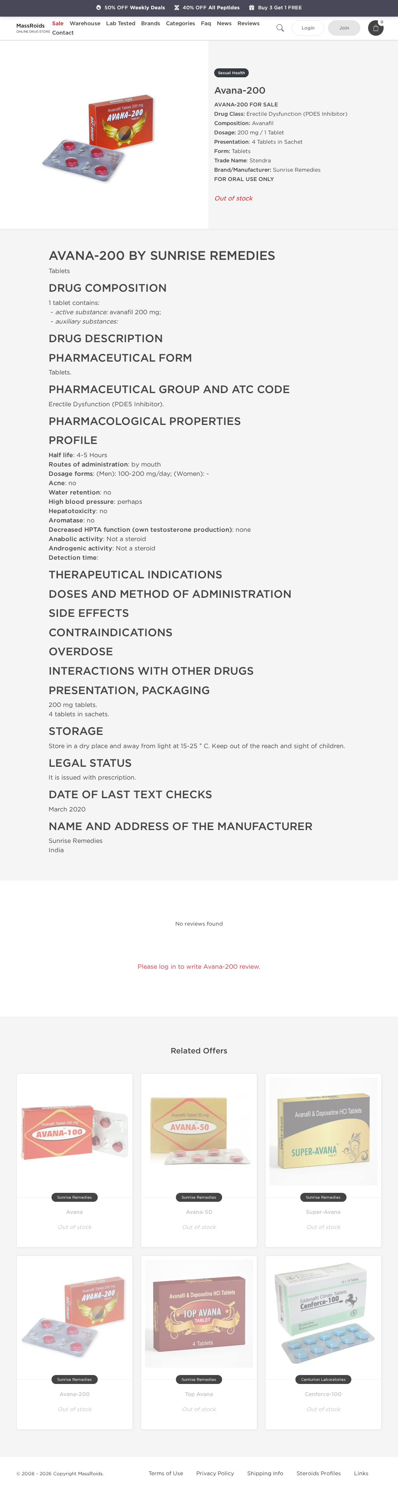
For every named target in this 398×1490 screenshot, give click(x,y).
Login (308, 28)
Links (361, 1473)
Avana (74, 1212)
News (224, 23)
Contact (63, 33)
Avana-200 (74, 1394)
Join (344, 28)
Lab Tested (120, 23)
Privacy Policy (215, 1473)
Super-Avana (323, 1212)
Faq (206, 23)
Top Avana (199, 1394)
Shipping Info (265, 1473)
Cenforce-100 (323, 1394)
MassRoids (90, 1473)
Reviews (248, 23)
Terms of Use (165, 1473)
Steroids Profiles (319, 1473)
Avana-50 (199, 1212)
